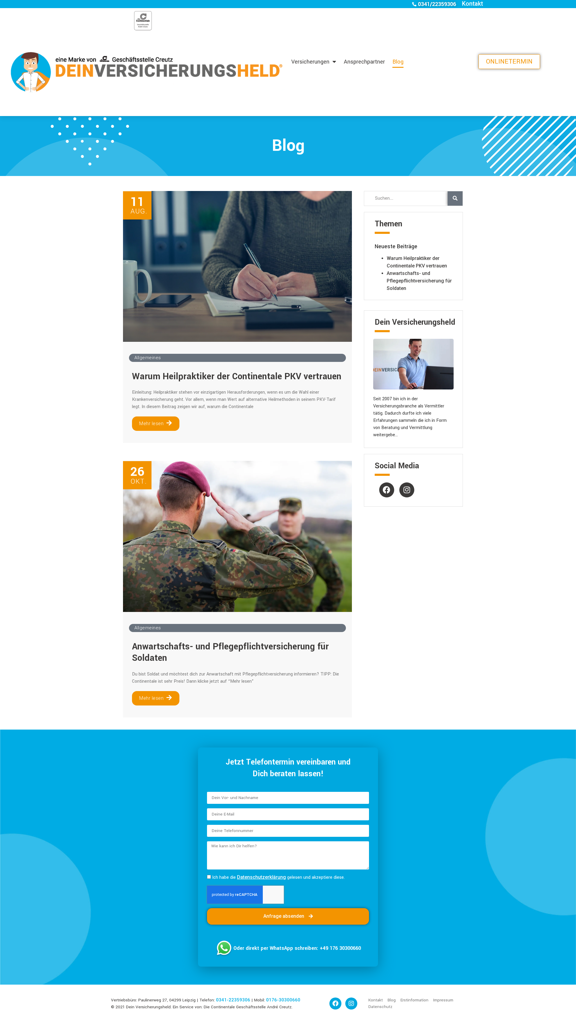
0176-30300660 (283, 1000)
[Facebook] (386, 489)
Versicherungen (310, 62)
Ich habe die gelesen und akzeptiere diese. (278, 877)
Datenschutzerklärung (261, 877)
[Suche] (455, 198)
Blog (398, 62)
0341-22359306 (233, 1000)
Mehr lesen (151, 423)
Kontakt (472, 3)
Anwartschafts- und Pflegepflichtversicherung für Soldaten (230, 652)
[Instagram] (406, 489)
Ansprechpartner (364, 62)
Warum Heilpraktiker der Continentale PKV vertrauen (236, 376)
